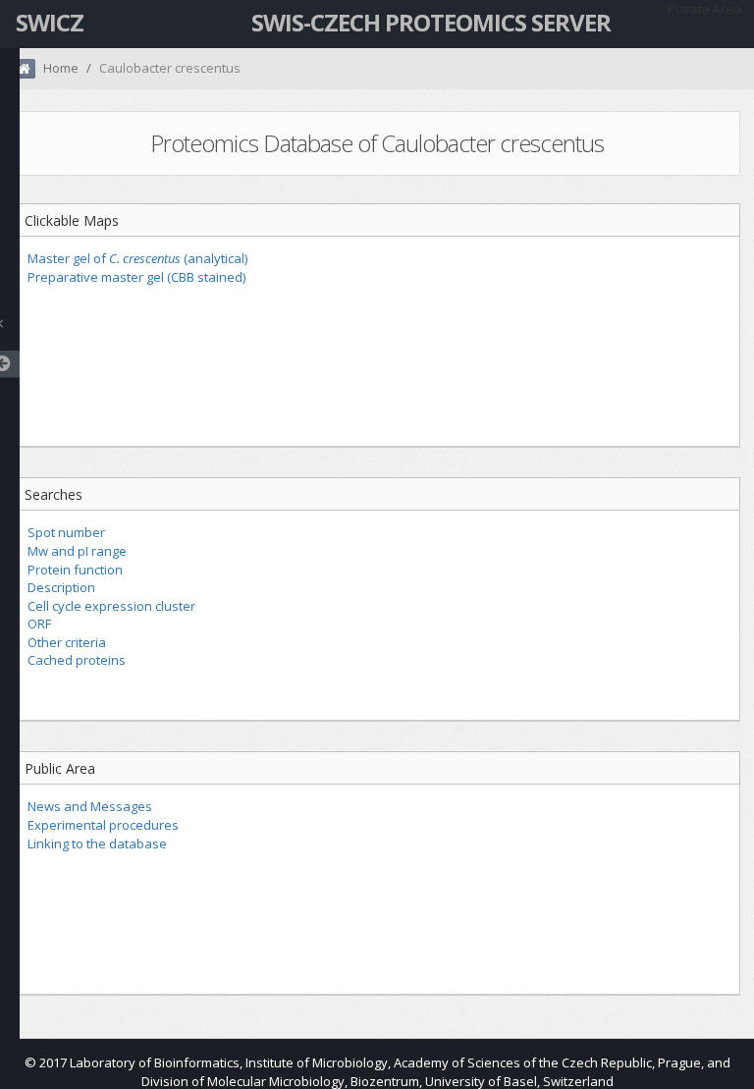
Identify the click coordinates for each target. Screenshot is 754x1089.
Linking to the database (97, 843)
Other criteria (66, 642)
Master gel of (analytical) (137, 258)
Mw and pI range (77, 551)
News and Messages (89, 806)
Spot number (66, 532)
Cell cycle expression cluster (111, 606)
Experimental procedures (103, 825)
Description (61, 587)
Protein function (75, 569)
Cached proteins (76, 660)
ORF (39, 623)
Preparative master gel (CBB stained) (136, 277)
